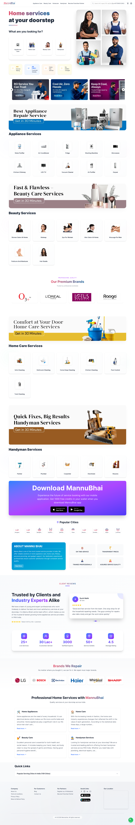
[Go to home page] (9, 3)
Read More (18, 566)
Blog (35, 791)
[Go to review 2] (94, 622)
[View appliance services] (67, 117)
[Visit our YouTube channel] (90, 791)
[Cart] (128, 3)
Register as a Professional (65, 791)
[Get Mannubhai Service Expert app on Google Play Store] (86, 801)
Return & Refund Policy (18, 799)
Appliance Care (37, 3)
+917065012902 (119, 3)
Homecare (56, 3)
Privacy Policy (15, 796)
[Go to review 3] (97, 622)
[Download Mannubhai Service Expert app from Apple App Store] (86, 796)
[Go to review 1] (93, 622)
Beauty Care (47, 3)
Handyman (63, 3)
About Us (13, 791)
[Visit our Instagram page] (84, 791)
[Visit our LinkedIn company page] (87, 791)
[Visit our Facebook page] (81, 791)
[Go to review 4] (99, 622)
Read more (20, 728)
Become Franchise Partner (76, 3)
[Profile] (131, 3)
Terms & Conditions (16, 794)
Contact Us (37, 794)
